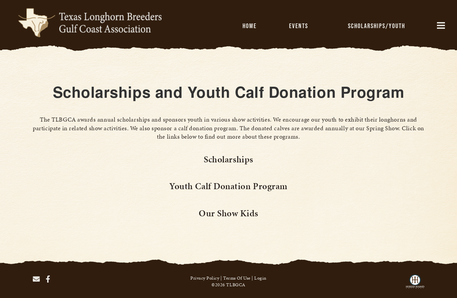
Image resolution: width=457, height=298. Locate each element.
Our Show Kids (228, 213)
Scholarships (228, 159)
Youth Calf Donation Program (228, 186)
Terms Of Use (236, 278)
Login (260, 278)
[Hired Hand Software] (415, 285)
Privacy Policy (204, 278)
